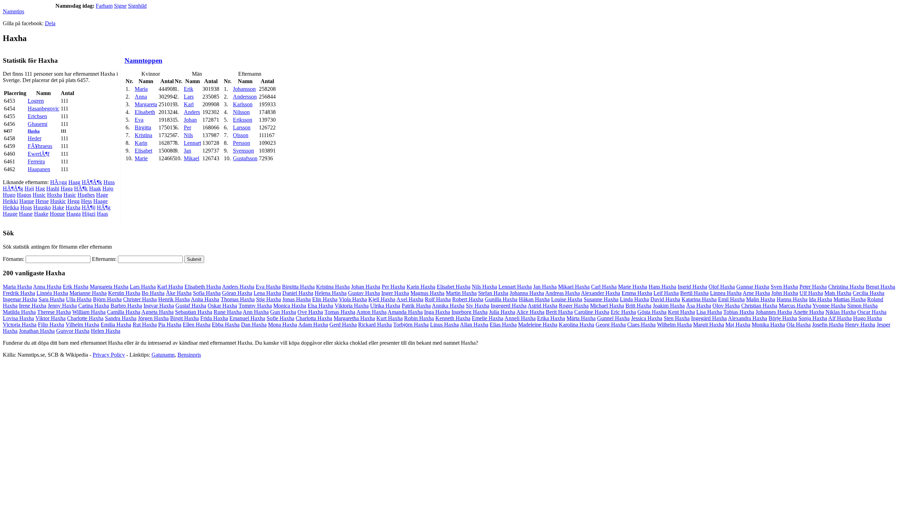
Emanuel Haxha (247, 318)
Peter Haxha (813, 287)
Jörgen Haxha (153, 318)
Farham (104, 6)
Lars (189, 97)
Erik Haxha (75, 287)
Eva (139, 120)
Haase (26, 214)
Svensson (243, 151)
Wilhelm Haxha (674, 325)
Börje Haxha (783, 318)
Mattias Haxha (849, 299)
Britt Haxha (638, 306)
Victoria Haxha (19, 325)
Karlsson (243, 104)
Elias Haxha (503, 325)
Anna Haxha (47, 287)
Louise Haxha (566, 299)
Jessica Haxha (646, 318)
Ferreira (36, 161)
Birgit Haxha (184, 318)
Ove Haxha (310, 312)
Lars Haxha (143, 287)
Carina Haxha (93, 306)
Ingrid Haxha (692, 287)
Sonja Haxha (812, 318)
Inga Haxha (437, 312)
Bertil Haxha (694, 293)
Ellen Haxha (196, 325)
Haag (74, 182)
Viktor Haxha (50, 318)
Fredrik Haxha (19, 293)
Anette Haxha (808, 312)
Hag (40, 188)
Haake (41, 214)
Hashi (52, 188)
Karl (189, 104)
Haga (67, 188)
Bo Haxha (153, 293)
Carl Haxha (604, 287)
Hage (102, 195)
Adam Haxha (313, 325)
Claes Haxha (641, 325)
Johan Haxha (365, 287)
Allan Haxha (474, 325)
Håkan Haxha (534, 299)
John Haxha (784, 293)
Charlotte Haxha (85, 318)
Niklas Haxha (840, 312)
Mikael (191, 158)
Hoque (57, 214)
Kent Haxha (681, 312)
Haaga (73, 214)
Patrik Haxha (416, 306)
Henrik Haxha (174, 299)
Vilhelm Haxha (82, 325)
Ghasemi (37, 124)
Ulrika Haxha (385, 306)
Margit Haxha (708, 325)
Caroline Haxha (591, 312)
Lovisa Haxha (18, 318)
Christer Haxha (140, 299)
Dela (50, 23)
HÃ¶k (81, 188)
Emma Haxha (637, 293)
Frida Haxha (214, 318)
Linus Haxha (444, 325)
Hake (58, 207)
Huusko (42, 207)
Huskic (58, 201)
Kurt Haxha (389, 318)
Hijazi (88, 214)
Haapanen (39, 169)
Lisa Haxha (709, 312)
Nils (188, 135)
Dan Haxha (254, 325)
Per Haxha (393, 287)
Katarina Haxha (699, 299)
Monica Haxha (289, 306)
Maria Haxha (17, 287)
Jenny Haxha (62, 306)
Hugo (9, 195)
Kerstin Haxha (124, 293)
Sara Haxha (52, 299)
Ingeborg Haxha (469, 312)
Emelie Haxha (487, 318)
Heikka (11, 207)
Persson (241, 143)
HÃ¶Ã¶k (92, 182)
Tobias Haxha (738, 312)
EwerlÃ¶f (38, 154)
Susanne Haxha (601, 299)
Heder (34, 138)
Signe (120, 6)
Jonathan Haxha (37, 331)
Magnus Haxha (427, 293)
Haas (102, 214)
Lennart (192, 143)
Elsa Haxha (320, 306)
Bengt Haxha (880, 287)
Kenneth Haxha (452, 318)
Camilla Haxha (123, 312)
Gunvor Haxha (72, 331)
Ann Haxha (256, 312)
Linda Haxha (634, 299)
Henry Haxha (860, 325)
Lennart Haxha (515, 287)
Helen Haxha (105, 331)
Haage (100, 201)
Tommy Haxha (255, 306)
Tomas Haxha (339, 312)
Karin (141, 143)
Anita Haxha (205, 299)
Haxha (34, 131)
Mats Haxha (837, 293)
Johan (190, 120)
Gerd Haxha (343, 325)
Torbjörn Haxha (411, 325)
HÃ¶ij (88, 207)
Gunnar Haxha (752, 287)
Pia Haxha (169, 325)
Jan (187, 151)
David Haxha (665, 299)
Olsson (240, 135)
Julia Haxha (502, 312)
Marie (141, 158)
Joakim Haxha (669, 306)
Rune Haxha (228, 312)
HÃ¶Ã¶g (13, 188)
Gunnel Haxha (613, 318)
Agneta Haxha (157, 312)
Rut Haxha (145, 325)
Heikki (10, 201)
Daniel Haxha (297, 293)
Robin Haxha (419, 318)
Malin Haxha (760, 299)
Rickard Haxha (375, 325)
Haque (26, 201)
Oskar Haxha (222, 306)
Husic (39, 195)
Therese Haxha (54, 312)
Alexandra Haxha (747, 318)
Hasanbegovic (43, 109)
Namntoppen (143, 60)
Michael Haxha (607, 306)
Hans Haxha (662, 287)
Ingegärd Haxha (709, 318)
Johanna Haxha (527, 293)
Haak (95, 188)
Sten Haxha (677, 318)
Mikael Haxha (574, 287)
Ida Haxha (820, 299)
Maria (141, 89)
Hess (86, 201)
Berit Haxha (559, 312)
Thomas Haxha (238, 299)
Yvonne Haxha (829, 306)
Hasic (69, 195)
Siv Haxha (477, 306)
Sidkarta (886, 355)
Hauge (10, 214)
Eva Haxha (268, 287)
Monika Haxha (768, 325)
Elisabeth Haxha (203, 287)
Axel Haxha (409, 299)
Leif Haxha (666, 293)
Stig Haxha (268, 299)
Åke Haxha (179, 293)
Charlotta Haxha (314, 318)
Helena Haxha (331, 293)
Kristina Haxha (333, 287)
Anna (141, 97)
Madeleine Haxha (537, 325)
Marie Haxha (632, 287)
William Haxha (89, 312)
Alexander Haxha (600, 293)
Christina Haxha (846, 287)
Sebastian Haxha (193, 312)
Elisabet (143, 151)
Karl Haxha (170, 287)
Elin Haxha (324, 299)
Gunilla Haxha (501, 299)
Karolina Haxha (576, 325)
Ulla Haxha (79, 299)
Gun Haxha (283, 312)
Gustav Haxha (364, 293)
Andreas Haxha (562, 293)
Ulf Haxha (811, 293)
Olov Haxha (726, 306)
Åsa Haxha (698, 306)
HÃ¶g (103, 207)
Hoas (26, 207)
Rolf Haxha (438, 299)
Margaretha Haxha (354, 318)
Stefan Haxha (493, 293)
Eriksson (242, 120)
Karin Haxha (421, 287)
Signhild (137, 6)
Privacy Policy (109, 355)
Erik (188, 89)
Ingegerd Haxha (509, 306)
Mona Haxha (282, 325)
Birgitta (143, 127)
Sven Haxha (784, 287)
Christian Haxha (759, 306)
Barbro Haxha (126, 306)
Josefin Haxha (828, 325)
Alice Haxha (530, 312)
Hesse (42, 201)
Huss (109, 182)
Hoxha (54, 195)
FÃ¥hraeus (40, 146)
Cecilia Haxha (868, 293)
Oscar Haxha (871, 312)
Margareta (146, 104)
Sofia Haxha (207, 293)
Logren (36, 101)
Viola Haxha (353, 299)
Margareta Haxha (109, 287)
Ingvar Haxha (158, 306)
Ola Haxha (798, 325)
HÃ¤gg (58, 182)
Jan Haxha (545, 287)
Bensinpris (189, 355)
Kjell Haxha (381, 299)
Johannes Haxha (774, 312)
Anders (192, 112)
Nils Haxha (484, 287)
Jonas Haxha (296, 299)
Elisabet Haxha (453, 287)
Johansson (244, 89)
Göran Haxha (237, 293)
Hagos (24, 195)
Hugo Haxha (867, 318)
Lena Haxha (267, 293)
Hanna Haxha (792, 299)
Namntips (13, 11)
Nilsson (241, 112)
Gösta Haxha (651, 312)
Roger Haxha (574, 306)
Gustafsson (245, 158)
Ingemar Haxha (20, 299)
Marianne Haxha (88, 293)
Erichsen (37, 116)
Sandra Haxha (120, 318)
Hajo (107, 188)
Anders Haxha (238, 287)
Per (187, 127)
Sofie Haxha (280, 318)
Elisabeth (145, 112)
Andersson (245, 97)
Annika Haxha (448, 306)
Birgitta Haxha (298, 287)
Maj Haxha (737, 325)
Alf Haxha (840, 318)
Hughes (86, 195)
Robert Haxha (467, 299)
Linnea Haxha (726, 293)
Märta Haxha (581, 318)
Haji (29, 188)
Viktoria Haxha (352, 306)
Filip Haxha (51, 325)
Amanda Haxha (405, 312)
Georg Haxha (611, 325)
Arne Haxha (756, 293)
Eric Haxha (623, 312)
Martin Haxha (461, 293)
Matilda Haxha (19, 312)
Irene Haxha (32, 306)
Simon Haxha (862, 306)
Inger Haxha (395, 293)
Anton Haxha (371, 312)
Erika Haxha (551, 318)
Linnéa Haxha (52, 293)
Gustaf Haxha (190, 306)
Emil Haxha (731, 299)
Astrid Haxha (542, 306)
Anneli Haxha (520, 318)
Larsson (241, 127)
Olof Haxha (722, 287)
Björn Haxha (107, 299)
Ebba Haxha (226, 325)
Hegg (73, 201)
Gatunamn (163, 355)
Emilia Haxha (116, 325)
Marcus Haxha (795, 306)
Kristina (143, 135)
